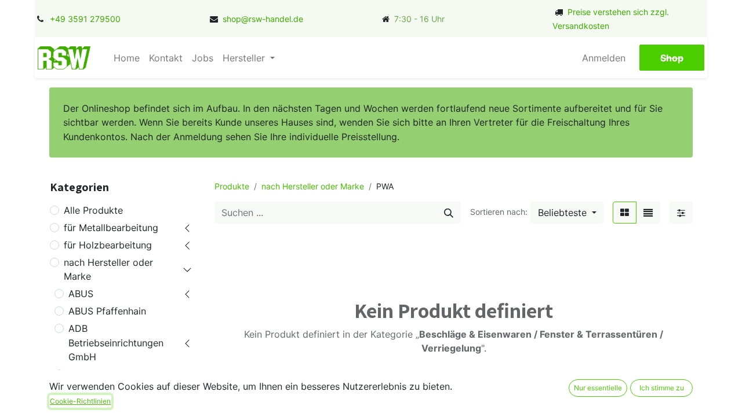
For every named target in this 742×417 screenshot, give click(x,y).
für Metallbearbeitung (111, 227)
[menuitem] (126, 58)
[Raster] (624, 213)
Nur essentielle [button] (598, 387)
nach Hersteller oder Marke (108, 269)
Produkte (231, 186)
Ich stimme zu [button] (661, 387)
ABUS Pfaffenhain (107, 311)
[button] (567, 213)
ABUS (80, 293)
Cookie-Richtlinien (80, 401)
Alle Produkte (93, 210)
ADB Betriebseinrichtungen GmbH (115, 342)
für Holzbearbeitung (108, 245)
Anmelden (603, 58)
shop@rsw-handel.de (263, 19)
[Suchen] (449, 213)
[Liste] (648, 213)
